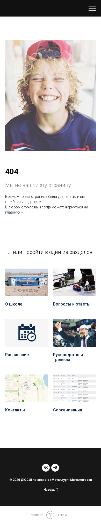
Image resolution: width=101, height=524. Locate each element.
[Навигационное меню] (92, 8)
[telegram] (55, 468)
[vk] (46, 468)
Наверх (49, 489)
